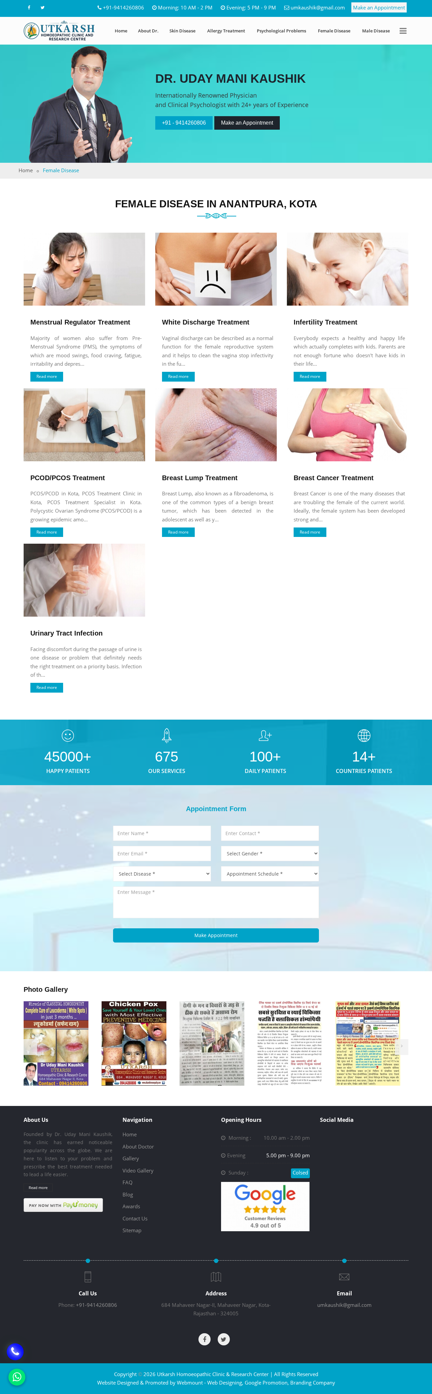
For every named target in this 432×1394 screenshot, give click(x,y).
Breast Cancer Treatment (334, 478)
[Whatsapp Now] (16, 1377)
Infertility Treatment (325, 322)
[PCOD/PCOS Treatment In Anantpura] (84, 424)
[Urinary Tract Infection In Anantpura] (84, 580)
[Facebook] (29, 7)
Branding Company (312, 1382)
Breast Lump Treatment (200, 478)
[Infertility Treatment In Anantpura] (347, 269)
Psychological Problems (281, 31)
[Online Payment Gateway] (63, 1205)
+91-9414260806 (123, 7)
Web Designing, (225, 1382)
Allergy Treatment (226, 31)
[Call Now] (15, 1351)
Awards (131, 1206)
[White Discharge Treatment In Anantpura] (216, 269)
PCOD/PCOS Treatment (67, 478)
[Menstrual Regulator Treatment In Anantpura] (84, 269)
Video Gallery (138, 1170)
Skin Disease (182, 31)
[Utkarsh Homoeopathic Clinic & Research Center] (59, 30)
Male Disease (376, 31)
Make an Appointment (379, 7)
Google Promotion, (267, 1382)
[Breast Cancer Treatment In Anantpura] (347, 424)
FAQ (128, 1182)
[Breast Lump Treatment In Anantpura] (216, 424)
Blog (128, 1194)
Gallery (131, 1158)
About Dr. (148, 31)
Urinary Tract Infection (66, 633)
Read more (46, 376)
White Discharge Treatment (205, 322)
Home (121, 31)
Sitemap (132, 1230)
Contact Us (135, 1218)
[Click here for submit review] (265, 1206)
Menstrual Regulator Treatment (80, 322)
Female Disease (334, 31)
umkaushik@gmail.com (318, 7)
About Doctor (138, 1146)
